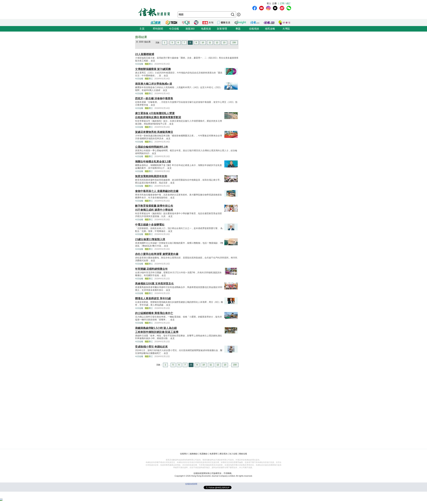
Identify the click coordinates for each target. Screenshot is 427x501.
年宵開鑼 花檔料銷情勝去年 (151, 268)
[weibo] (282, 8)
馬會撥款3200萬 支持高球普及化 (154, 283)
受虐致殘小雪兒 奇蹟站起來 (151, 346)
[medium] (275, 8)
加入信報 (233, 454)
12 (217, 42)
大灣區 (286, 28)
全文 (153, 60)
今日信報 (174, 28)
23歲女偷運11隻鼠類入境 (150, 239)
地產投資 (206, 28)
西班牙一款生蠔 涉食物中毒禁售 (154, 98)
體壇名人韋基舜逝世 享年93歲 (153, 298)
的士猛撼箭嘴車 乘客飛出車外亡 (154, 313)
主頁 (141, 28)
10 (203, 42)
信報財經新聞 (191, 484)
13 (224, 42)
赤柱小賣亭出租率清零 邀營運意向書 (156, 254)
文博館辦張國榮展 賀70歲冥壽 (153, 69)
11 (210, 42)
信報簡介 (184, 454)
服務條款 (194, 454)
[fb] (254, 8)
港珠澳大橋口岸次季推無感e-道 (153, 83)
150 (234, 42)
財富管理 (222, 28)
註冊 (274, 3)
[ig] (268, 8)
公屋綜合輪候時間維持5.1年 (151, 146)
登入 (269, 3)
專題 (238, 28)
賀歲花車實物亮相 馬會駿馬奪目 (154, 132)
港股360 (189, 28)
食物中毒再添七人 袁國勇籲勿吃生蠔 (156, 191)
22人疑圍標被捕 (144, 54)
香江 (149, 64)
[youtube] (261, 8)
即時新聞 (158, 28)
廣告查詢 (223, 454)
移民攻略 (270, 28)
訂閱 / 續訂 (285, 3)
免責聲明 (213, 454)
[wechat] (289, 8)
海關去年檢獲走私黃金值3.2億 (153, 161)
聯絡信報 (243, 454)
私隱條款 (204, 454)
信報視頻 (254, 28)
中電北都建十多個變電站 (149, 224)
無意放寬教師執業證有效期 (151, 176)
